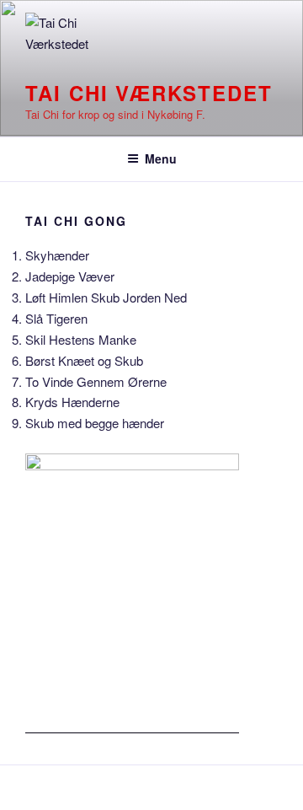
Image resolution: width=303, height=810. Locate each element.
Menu (161, 158)
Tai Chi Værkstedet (149, 92)
